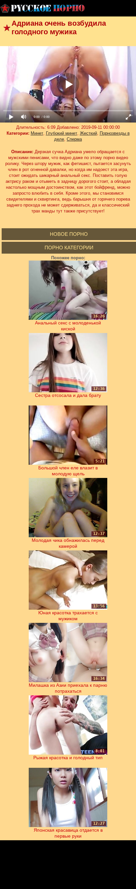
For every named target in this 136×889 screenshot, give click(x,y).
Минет (37, 133)
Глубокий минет (61, 133)
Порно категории (69, 247)
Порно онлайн (43, 8)
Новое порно (69, 234)
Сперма (74, 139)
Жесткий (88, 133)
